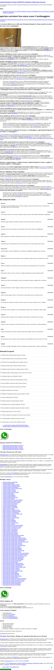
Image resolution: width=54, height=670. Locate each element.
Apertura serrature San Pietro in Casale (11, 502)
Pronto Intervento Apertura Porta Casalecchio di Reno (15, 539)
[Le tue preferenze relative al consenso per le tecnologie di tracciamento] (51, 667)
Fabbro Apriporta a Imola (8, 519)
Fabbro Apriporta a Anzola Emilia (10, 507)
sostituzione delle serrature (15, 135)
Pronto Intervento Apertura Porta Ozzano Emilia (13, 550)
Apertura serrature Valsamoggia (10, 505)
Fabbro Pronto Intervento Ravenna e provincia (13, 449)
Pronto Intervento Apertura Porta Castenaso (12, 543)
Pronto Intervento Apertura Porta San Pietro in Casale (15, 555)
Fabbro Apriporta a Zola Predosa (10, 531)
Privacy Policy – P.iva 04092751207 (11, 667)
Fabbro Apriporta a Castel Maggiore (11, 512)
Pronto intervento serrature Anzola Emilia (12, 560)
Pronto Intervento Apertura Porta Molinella (12, 549)
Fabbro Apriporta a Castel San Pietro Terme (12, 513)
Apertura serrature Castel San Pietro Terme (12, 488)
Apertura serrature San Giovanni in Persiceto (13, 499)
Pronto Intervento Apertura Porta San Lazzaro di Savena (15, 554)
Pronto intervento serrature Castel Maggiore (12, 565)
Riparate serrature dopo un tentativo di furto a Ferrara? (14, 365)
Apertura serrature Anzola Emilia (10, 482)
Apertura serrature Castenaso (9, 489)
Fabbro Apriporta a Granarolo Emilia (11, 517)
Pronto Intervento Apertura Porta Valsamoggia (13, 558)
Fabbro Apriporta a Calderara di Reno (11, 510)
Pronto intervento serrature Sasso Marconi (12, 582)
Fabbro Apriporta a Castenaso (9, 515)
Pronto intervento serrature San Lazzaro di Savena (14, 579)
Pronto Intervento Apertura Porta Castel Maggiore (14, 540)
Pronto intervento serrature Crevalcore (11, 569)
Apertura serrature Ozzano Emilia (10, 497)
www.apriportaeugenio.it (12, 618)
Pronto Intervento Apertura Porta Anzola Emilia (13, 535)
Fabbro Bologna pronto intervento (10, 532)
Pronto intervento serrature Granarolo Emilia (12, 570)
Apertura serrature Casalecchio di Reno (11, 486)
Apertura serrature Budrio (8, 483)
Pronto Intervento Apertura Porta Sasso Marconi (13, 557)
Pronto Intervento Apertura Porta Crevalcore (12, 544)
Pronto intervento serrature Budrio (10, 562)
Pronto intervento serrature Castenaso (11, 568)
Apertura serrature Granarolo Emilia (11, 492)
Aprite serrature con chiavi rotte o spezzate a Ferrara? (14, 422)
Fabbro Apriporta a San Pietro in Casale (11, 527)
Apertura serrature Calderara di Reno (11, 484)
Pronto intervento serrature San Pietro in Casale (13, 581)
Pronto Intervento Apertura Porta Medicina (12, 548)
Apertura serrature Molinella (9, 496)
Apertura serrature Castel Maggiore (10, 487)
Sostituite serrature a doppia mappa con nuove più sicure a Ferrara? (17, 372)
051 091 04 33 (48, 50)
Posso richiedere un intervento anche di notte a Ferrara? (14, 383)
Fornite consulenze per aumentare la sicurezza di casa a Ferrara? (16, 415)
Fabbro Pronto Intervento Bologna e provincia (18, 19)
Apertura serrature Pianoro (9, 498)
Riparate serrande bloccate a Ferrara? (10, 390)
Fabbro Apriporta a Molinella (9, 521)
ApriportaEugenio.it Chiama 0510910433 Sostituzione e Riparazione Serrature (22, 2)
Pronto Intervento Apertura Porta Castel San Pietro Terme (15, 541)
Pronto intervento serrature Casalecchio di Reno (13, 564)
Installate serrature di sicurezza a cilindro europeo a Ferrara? (15, 369)
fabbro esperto (3, 135)
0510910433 (15, 473)
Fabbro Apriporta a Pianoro (9, 524)
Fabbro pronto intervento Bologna (10, 534)
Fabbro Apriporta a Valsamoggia (10, 530)
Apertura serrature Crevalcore (9, 491)
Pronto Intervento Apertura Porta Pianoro (12, 551)
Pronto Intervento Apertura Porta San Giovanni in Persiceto (16, 553)
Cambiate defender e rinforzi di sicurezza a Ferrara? (13, 418)
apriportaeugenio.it (4, 454)
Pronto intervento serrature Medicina (11, 573)
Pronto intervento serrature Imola (10, 572)
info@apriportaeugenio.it (11, 616)
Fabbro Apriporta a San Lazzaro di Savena (12, 526)
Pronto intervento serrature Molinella (11, 574)
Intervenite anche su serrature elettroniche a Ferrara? (13, 404)
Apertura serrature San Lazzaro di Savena (12, 501)
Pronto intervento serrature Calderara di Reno (13, 563)
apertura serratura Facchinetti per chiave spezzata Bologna (16, 426)
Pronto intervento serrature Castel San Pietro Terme (14, 567)
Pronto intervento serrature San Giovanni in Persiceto (14, 578)
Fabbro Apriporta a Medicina (9, 520)
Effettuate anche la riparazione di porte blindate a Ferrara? (15, 379)
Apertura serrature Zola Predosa (10, 506)
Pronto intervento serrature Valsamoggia (12, 583)
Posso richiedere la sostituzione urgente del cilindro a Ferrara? (15, 408)
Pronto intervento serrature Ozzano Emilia (12, 576)
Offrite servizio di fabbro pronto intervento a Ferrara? (14, 355)
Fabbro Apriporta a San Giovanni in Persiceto (13, 525)
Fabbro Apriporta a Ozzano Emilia (10, 522)
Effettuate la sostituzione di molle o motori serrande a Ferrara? (15, 393)
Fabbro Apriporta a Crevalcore (9, 516)
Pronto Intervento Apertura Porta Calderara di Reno (14, 538)
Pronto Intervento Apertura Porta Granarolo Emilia (14, 545)
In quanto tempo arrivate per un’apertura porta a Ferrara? (14, 358)
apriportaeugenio (3, 19)
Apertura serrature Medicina (9, 494)
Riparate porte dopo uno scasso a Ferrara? (11, 411)
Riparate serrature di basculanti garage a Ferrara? (13, 400)
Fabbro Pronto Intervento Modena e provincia (13, 448)
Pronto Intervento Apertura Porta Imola (11, 546)
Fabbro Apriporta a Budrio (9, 508)
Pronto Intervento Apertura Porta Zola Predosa (13, 559)
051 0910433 (12, 614)
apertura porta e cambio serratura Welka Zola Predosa (15, 425)
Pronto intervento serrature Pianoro (10, 577)
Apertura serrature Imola (8, 493)
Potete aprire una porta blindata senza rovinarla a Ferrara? (14, 362)
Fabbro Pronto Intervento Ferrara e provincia (13, 446)
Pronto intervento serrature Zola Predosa (12, 584)
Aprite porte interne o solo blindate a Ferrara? (12, 376)
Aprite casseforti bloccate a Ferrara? (10, 397)
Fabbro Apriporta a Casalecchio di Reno (12, 511)
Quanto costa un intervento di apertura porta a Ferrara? (14, 386)
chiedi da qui (11, 615)
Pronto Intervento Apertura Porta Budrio (12, 536)
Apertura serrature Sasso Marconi (10, 503)
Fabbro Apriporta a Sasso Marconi (10, 529)
